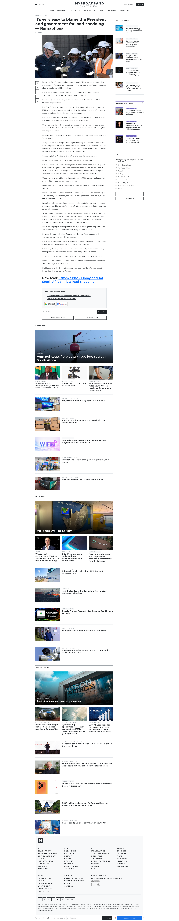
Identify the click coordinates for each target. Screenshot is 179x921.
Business (65, 418)
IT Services (43, 864)
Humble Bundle (124, 177)
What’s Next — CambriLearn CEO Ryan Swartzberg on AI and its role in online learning (47, 557)
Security (65, 648)
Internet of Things (100, 861)
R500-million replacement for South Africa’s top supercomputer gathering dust (85, 804)
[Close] (143, 918)
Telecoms (43, 869)
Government (66, 801)
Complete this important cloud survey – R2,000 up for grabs (134, 58)
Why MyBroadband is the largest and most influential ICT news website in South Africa (100, 728)
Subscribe (140, 4)
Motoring (65, 588)
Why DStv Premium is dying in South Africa (83, 400)
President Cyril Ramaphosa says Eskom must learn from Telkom (47, 385)
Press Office (62, 10)
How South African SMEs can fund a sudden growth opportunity (133, 43)
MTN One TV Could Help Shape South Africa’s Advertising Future (133, 87)
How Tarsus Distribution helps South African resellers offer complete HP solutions (100, 386)
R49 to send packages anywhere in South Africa (85, 823)
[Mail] (37, 101)
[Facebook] (40, 899)
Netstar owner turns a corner (59, 701)
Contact (68, 883)
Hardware (122, 859)
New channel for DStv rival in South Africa (82, 480)
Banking (121, 848)
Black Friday (44, 851)
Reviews (95, 864)
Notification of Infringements (106, 878)
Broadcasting (67, 398)
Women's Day (131, 108)
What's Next (99, 10)
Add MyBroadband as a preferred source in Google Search (69, 295)
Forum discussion (90, 318)
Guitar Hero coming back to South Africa (74, 384)
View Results (129, 198)
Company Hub (112, 10)
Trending (69, 869)
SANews (40, 32)
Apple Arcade (123, 180)
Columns (121, 853)
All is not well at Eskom (54, 531)
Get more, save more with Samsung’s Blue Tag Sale (134, 30)
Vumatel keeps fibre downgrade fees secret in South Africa (72, 358)
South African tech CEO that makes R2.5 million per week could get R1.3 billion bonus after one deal (87, 764)
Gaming (64, 381)
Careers (68, 886)
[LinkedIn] (37, 92)
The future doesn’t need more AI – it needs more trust (133, 140)
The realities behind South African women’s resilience (134, 112)
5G (39, 848)
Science (121, 864)
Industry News (85, 10)
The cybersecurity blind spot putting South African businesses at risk (133, 73)
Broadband (70, 851)
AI (36, 551)
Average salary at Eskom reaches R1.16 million (84, 630)
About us (69, 875)
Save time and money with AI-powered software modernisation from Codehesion (100, 557)
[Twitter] (37, 88)
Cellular (69, 853)
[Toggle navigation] (36, 4)
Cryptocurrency (47, 856)
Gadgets (42, 859)
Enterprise (96, 856)
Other (120, 189)
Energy (38, 15)
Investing (122, 861)
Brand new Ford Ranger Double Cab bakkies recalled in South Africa (46, 726)
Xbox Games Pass (124, 165)
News (52, 10)
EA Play (120, 174)
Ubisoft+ (121, 171)
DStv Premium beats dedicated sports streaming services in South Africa (72, 557)
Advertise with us (73, 878)
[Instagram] (62, 899)
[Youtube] (58, 899)
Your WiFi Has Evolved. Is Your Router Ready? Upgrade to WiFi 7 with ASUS (84, 441)
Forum (73, 10)
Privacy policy (98, 875)
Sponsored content (74, 881)
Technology (66, 722)
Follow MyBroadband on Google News (61, 298)
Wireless (95, 869)
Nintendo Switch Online (127, 186)
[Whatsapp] (49, 899)
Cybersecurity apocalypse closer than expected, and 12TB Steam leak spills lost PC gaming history (74, 729)
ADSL (66, 848)
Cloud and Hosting (100, 853)
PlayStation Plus (124, 168)
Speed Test (124, 10)
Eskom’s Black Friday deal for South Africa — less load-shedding (72, 279)
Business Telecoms (69, 741)
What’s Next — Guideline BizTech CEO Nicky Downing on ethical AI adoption (134, 126)
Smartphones (67, 457)
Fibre (39, 353)
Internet (68, 861)
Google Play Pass (124, 183)
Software (96, 866)
